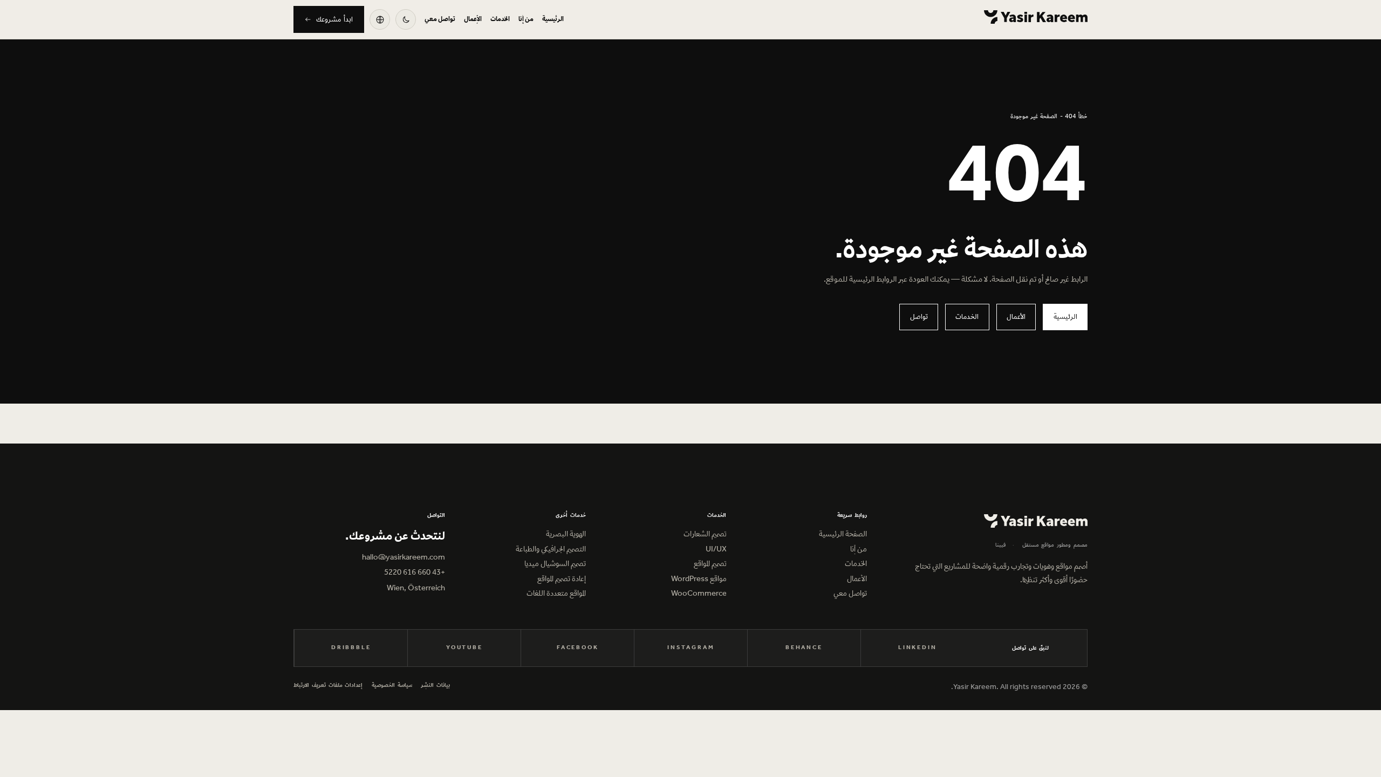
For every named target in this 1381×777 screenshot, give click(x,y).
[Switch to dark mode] (405, 19)
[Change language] (380, 19)
